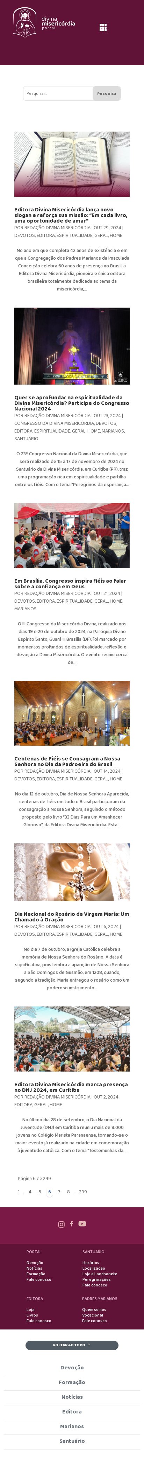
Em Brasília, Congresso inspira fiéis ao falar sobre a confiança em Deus (70, 584)
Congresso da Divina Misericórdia (54, 423)
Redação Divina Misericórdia (57, 228)
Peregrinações (96, 1280)
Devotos (24, 235)
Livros (32, 1315)
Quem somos (94, 1310)
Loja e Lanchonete (99, 1274)
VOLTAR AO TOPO (69, 1345)
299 (83, 1192)
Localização (93, 1268)
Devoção (35, 1263)
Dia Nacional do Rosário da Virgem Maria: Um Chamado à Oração (71, 917)
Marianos (113, 431)
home (116, 235)
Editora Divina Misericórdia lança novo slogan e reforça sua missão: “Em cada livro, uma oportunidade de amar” (71, 215)
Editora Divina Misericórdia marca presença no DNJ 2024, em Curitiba (71, 1087)
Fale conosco (39, 1280)
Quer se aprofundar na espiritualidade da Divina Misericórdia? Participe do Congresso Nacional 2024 (71, 403)
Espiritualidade (75, 235)
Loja (31, 1310)
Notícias (34, 1268)
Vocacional (92, 1315)
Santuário (26, 439)
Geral (101, 235)
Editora (46, 235)
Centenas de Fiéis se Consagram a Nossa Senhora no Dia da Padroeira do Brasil (67, 761)
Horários (90, 1263)
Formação (36, 1274)
